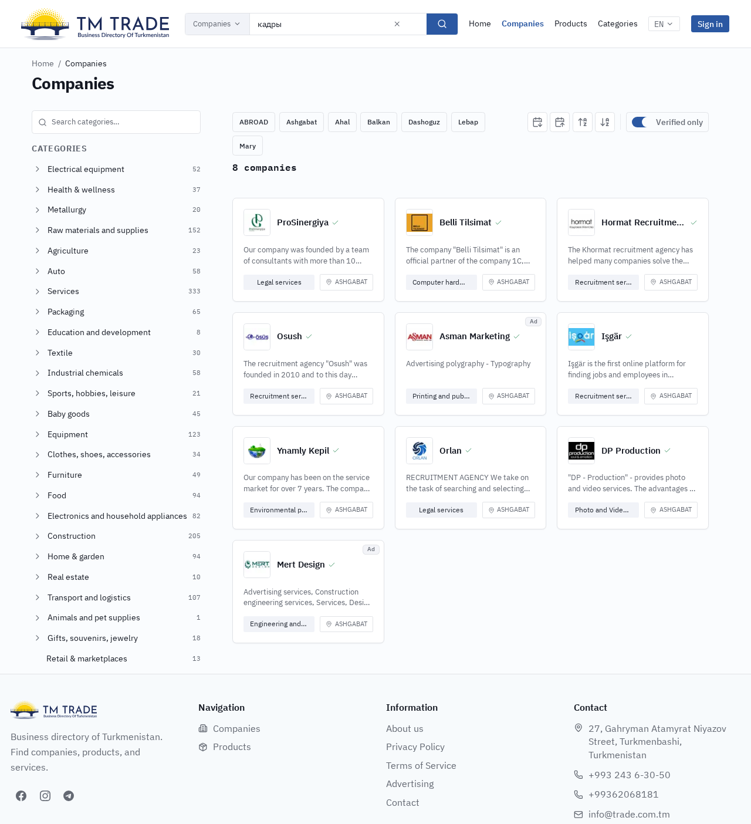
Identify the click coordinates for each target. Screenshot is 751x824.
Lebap (468, 121)
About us (405, 728)
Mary (247, 145)
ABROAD (253, 121)
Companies (212, 24)
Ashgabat (301, 121)
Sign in (710, 23)
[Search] (442, 24)
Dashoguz (424, 121)
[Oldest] (560, 122)
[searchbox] (116, 122)
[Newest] (537, 122)
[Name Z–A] (605, 122)
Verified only (679, 122)
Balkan (378, 121)
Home (480, 23)
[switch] (641, 122)
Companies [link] (86, 63)
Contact (403, 802)
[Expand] (37, 169)
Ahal (342, 121)
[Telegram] (68, 795)
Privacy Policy (415, 746)
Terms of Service (421, 765)
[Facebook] (21, 795)
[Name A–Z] (583, 122)
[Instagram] (45, 795)
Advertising (410, 783)
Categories (618, 23)
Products (570, 23)
